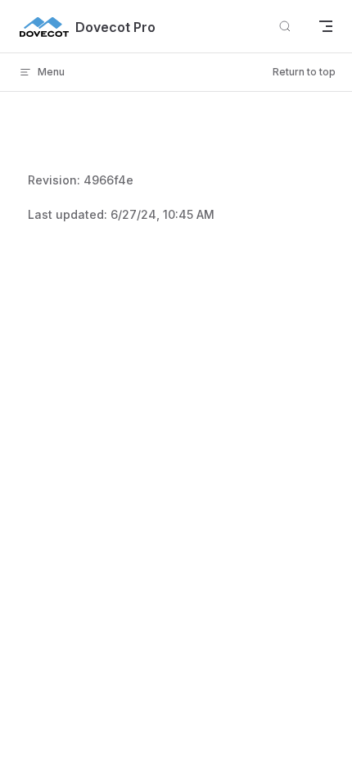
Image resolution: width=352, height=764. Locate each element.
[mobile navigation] (325, 26)
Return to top (304, 72)
